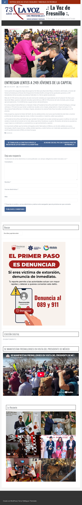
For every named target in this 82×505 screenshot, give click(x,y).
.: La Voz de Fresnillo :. (58, 10)
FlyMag (25, 501)
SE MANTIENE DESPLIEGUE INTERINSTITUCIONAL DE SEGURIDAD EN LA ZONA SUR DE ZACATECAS (23, 415)
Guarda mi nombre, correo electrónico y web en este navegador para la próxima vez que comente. (38, 204)
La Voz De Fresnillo (23, 87)
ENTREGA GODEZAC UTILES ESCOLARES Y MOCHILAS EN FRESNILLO (56, 439)
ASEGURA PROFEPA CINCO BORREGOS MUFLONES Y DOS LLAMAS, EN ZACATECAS (56, 462)
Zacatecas (9, 133)
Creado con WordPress (10, 501)
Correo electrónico (11, 189)
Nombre (8, 182)
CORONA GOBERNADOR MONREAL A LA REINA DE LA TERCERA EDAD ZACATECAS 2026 (58, 415)
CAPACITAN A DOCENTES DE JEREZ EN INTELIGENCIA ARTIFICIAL (32, 2)
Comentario (9, 162)
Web (6, 197)
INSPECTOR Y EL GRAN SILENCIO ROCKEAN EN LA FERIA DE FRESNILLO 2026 (24, 439)
